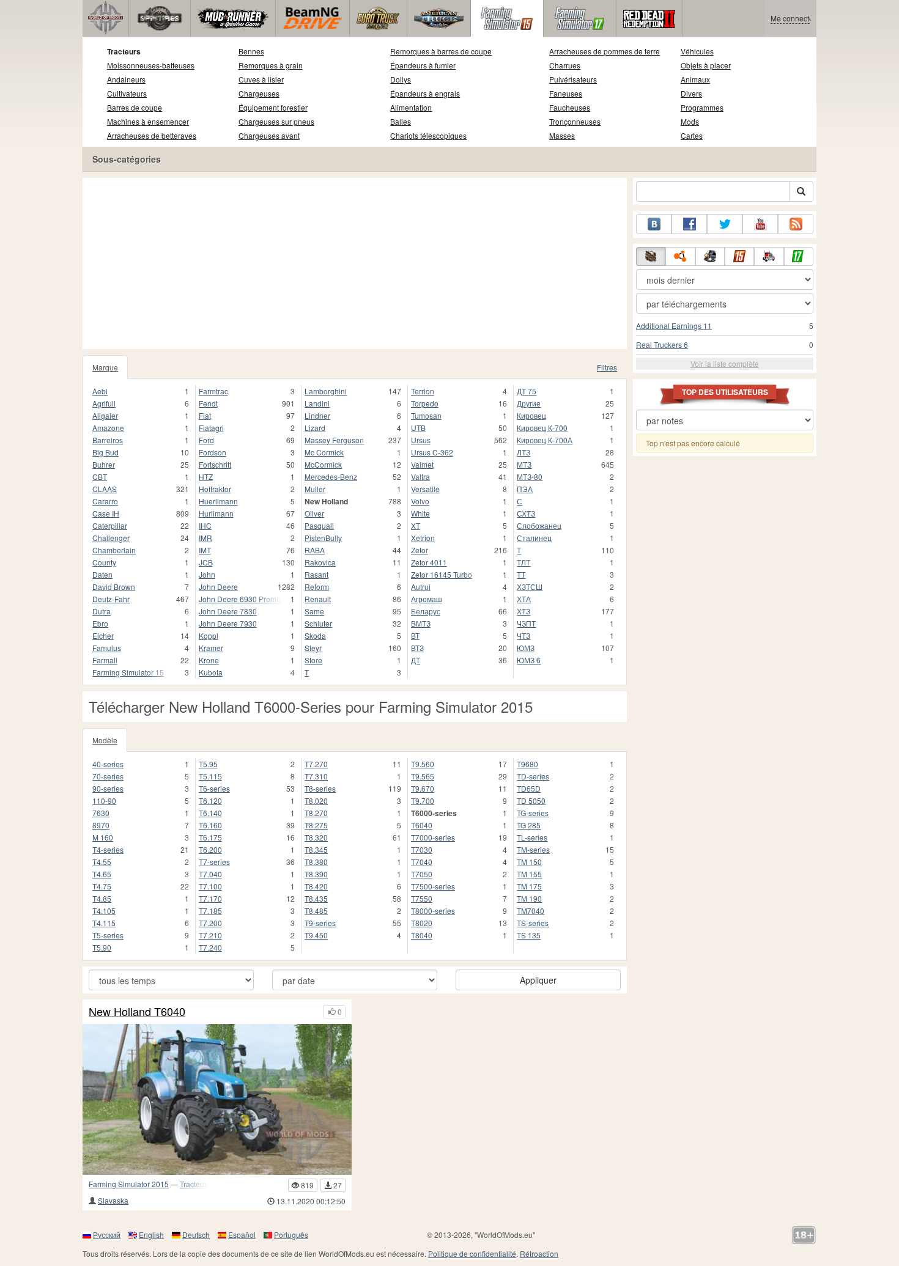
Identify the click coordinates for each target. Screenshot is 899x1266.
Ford (206, 440)
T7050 (421, 874)
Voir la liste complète (724, 363)
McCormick (323, 464)
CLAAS (104, 489)
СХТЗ (526, 513)
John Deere (218, 586)
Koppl (208, 635)
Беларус (425, 611)
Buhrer (103, 464)
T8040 (421, 935)
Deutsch (196, 1234)
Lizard (315, 427)
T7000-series (433, 837)
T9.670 (422, 788)
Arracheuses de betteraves (151, 135)
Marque (105, 367)
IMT (205, 550)
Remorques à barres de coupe (441, 51)
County (104, 562)
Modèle (104, 740)
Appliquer (538, 980)
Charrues (564, 65)
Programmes (702, 107)
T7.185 (210, 910)
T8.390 (316, 874)
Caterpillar (109, 525)
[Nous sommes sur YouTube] (760, 224)
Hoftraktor (215, 489)
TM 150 (529, 861)
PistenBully (323, 537)
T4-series (108, 849)
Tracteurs (124, 51)
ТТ (521, 574)
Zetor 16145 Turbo (441, 574)
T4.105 (104, 910)
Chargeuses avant (269, 135)
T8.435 (316, 898)
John (207, 574)
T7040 (421, 861)
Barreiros (107, 440)
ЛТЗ (523, 452)
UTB (418, 427)
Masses (562, 135)
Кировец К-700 (542, 427)
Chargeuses (259, 93)
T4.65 (101, 874)
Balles (400, 121)
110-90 (104, 800)
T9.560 (422, 764)
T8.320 (316, 837)
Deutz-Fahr (111, 599)
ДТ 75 (526, 391)
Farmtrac (213, 391)
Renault (318, 599)
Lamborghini (326, 391)
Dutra (101, 611)
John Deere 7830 (228, 611)
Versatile (425, 489)
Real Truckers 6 (662, 344)
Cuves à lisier (261, 79)
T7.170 (210, 898)
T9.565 (422, 776)
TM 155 (529, 874)
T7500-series (433, 886)
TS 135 (529, 935)
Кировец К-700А (544, 440)
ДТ (415, 660)
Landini (317, 403)
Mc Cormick (324, 452)
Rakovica (320, 562)
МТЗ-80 (529, 476)
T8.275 (316, 825)
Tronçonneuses (575, 121)
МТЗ (524, 464)
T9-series (320, 923)
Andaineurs (126, 79)
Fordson (212, 452)
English (151, 1234)
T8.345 (316, 849)
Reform (317, 586)
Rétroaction (539, 1253)
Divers (691, 93)
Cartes (692, 135)
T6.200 (210, 849)
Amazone (108, 427)
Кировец (531, 415)
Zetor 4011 (429, 562)
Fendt (208, 403)
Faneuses (565, 93)
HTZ (206, 476)
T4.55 (101, 861)
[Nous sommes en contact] (653, 224)
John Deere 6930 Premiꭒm (241, 599)
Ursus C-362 (432, 452)
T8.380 (316, 861)
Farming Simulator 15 (128, 672)
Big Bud (105, 452)
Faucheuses (569, 107)
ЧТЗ (523, 635)
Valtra (420, 476)
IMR (205, 537)
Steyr (313, 647)
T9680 (527, 764)
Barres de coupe (134, 107)
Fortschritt (215, 464)
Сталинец (534, 537)
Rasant (316, 574)
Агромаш (426, 599)
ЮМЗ (526, 647)
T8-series (320, 788)
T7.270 (316, 764)
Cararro (105, 501)
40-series (108, 764)
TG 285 (529, 825)
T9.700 (422, 800)
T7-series (214, 861)
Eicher (103, 635)
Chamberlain (114, 550)
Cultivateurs (127, 93)
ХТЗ (523, 611)
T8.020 (316, 800)
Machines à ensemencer (148, 121)
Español (242, 1234)
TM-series (533, 849)
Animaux (695, 79)
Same (314, 611)
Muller (315, 489)
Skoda (315, 635)
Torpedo (424, 403)
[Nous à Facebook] (689, 224)
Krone (209, 660)
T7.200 (210, 923)
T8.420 (316, 886)
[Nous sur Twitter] (724, 224)
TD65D (529, 788)
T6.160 (210, 825)
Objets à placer (706, 65)
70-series (108, 776)
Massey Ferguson (334, 440)
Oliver (314, 513)
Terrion (422, 391)
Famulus (106, 647)
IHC (205, 525)
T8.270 (316, 813)
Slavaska (113, 1200)
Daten (102, 574)
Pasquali (319, 525)
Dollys (400, 79)
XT (415, 525)
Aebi (100, 391)
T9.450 (316, 935)
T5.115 (210, 776)
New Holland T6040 (137, 1012)
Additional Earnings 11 (674, 325)
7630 (100, 813)
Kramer (211, 647)
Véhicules (697, 51)
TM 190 (529, 898)
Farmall (104, 660)
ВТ (415, 635)
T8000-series (433, 910)
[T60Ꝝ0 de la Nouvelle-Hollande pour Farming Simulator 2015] (217, 1099)
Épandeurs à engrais (425, 93)
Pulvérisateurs (573, 79)
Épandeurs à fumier (423, 65)
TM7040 (530, 910)
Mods (690, 121)
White (420, 513)
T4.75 (101, 886)
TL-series (532, 837)
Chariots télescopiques (428, 135)
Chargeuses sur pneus (276, 121)
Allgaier (105, 415)
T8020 (421, 923)
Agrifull (104, 403)
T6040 (421, 825)
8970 (100, 825)
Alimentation (411, 107)
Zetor (419, 550)
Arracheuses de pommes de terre (604, 51)
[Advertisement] (355, 263)
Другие (529, 403)
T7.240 (210, 947)
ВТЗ (417, 647)
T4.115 (104, 923)
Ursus (421, 440)
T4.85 (101, 898)
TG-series (533, 813)
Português (291, 1234)
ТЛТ (523, 562)
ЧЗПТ (526, 623)
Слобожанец (539, 525)
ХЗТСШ (529, 586)
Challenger (111, 537)
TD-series (533, 776)
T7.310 (316, 776)
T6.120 (210, 800)
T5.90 (101, 947)
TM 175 (529, 886)
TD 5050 (531, 800)
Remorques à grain (271, 65)
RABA (315, 550)
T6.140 (210, 813)
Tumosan (426, 415)
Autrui (421, 586)
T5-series (108, 935)
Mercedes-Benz (331, 476)
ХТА (524, 599)
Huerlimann (218, 501)
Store (313, 660)
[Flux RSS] (795, 224)
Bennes (251, 51)
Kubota (211, 672)
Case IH (105, 513)
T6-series (214, 788)
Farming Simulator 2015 (129, 1184)
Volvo (420, 501)
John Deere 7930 (228, 623)
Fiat (205, 415)
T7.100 (210, 886)
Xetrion (423, 537)
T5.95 (208, 764)
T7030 (421, 849)
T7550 (421, 898)
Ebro (100, 623)
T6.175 (210, 837)
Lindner (317, 415)
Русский (106, 1234)
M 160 (102, 837)
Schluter (318, 623)
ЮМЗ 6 (529, 660)
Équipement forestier (273, 107)
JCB (206, 562)
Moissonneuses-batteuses (150, 65)
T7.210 (210, 935)
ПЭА (525, 489)
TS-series (533, 923)
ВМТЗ (421, 623)
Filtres (607, 367)
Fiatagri (211, 427)
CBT (99, 476)
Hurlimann (216, 513)
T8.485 (316, 910)
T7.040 (210, 874)
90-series (108, 788)
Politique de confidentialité (472, 1253)
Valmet (422, 464)
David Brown (113, 586)
